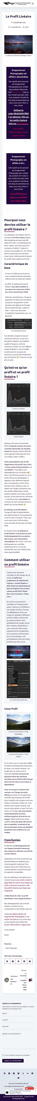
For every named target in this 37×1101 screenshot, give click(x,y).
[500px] (23, 1073)
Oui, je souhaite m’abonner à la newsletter (17, 1055)
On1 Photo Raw (11, 948)
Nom (4, 1013)
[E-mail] (18, 1078)
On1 (24, 22)
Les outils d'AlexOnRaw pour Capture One (18, 132)
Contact (29, 1086)
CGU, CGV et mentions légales (18, 1083)
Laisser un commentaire (13, 1060)
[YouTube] (18, 1073)
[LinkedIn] (24, 961)
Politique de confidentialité (14, 1086)
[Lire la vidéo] (18, 652)
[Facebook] (7, 961)
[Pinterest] (18, 961)
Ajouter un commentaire (11, 1034)
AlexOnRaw (17, 92)
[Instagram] (14, 1073)
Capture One (17, 22)
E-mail (5, 1020)
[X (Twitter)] (13, 961)
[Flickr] (27, 1073)
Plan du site (18, 1089)
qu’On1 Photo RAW (11, 925)
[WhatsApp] (30, 961)
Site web (5, 1026)
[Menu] (33, 4)
